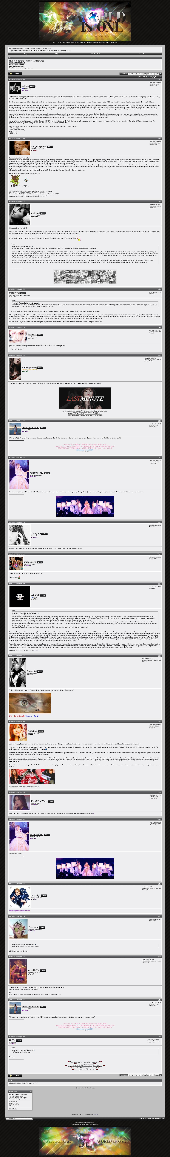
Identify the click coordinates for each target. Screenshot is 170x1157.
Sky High (35, 895)
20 (150, 73)
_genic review (91, 1067)
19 (148, 73)
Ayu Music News (46, 48)
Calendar (142, 53)
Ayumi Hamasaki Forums (33, 48)
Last (157, 73)
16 (139, 73)
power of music (33, 1083)
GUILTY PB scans (93, 412)
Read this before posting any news (20, 68)
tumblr (82, 451)
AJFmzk (35, 595)
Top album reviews (87, 1066)
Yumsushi (33, 927)
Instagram (84, 1064)
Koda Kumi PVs (78, 1062)
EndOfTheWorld (39, 801)
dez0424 (32, 334)
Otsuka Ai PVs (95, 1062)
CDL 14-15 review (97, 1066)
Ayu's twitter (70, 42)
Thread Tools (143, 77)
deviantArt (90, 1064)
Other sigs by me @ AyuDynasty (98, 411)
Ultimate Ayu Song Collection (87, 1069)
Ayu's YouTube (80, 42)
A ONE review (79, 1067)
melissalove (30, 562)
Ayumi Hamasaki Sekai (17, 48)
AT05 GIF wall (80, 413)
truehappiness (29, 367)
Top (163, 1118)
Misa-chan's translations (109, 42)
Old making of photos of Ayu (79, 412)
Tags (10, 1080)
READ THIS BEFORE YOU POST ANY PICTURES (26, 61)
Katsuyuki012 (36, 473)
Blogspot (70, 1066)
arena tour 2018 (23, 1083)
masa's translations (93, 42)
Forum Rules (13, 1108)
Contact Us (142, 1118)
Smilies (11, 1103)
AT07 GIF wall (72, 413)
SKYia (12, 1040)
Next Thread (90, 1088)
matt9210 (32, 731)
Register (26, 53)
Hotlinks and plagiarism (17, 63)
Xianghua (36, 533)
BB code (11, 1101)
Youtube (77, 1069)
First (131, 73)
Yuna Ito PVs (86, 1062)
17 (142, 73)
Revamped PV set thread (82, 411)
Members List (95, 53)
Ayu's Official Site (59, 42)
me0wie (35, 213)
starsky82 (14, 293)
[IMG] (10, 1104)
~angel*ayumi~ (38, 146)
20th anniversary (14, 1083)
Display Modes (154, 77)
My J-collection (77, 1066)
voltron (25, 86)
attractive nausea (30, 427)
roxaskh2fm (33, 970)
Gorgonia (31, 671)
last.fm (87, 451)
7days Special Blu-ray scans (76, 415)
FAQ (56, 53)
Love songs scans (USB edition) (93, 413)
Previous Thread (81, 1088)
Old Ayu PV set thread (69, 411)
